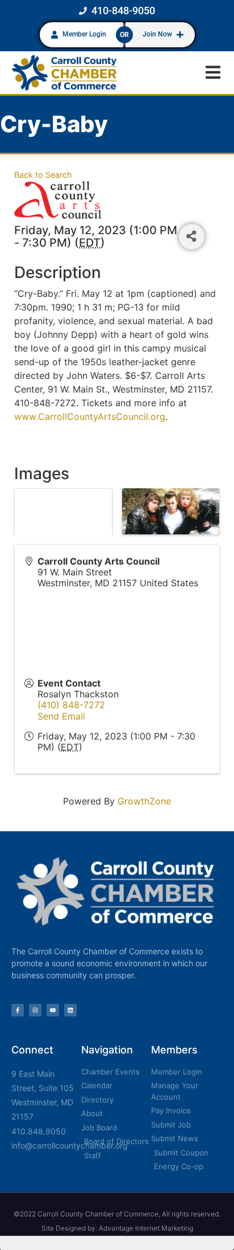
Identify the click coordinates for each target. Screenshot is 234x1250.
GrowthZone (144, 801)
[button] (213, 73)
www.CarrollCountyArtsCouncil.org (89, 416)
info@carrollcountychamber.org (69, 1145)
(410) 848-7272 (71, 704)
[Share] (191, 237)
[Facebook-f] (17, 1010)
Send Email (61, 716)
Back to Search (43, 174)
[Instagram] (35, 1010)
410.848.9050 (38, 1131)
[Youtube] (53, 1010)
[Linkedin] (70, 1010)
